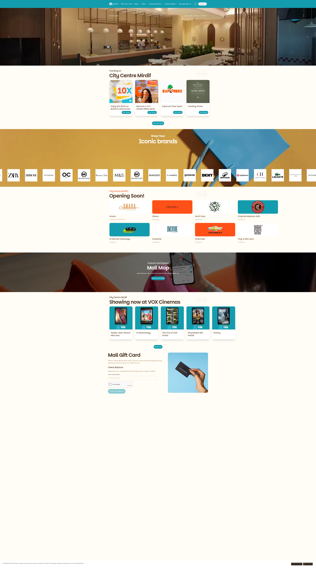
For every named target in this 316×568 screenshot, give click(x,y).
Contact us (202, 4)
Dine (143, 4)
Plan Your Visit (126, 4)
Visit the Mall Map (158, 278)
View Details (126, 112)
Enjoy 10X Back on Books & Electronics (120, 107)
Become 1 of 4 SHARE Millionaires (145, 107)
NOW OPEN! (158, 51)
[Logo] (113, 4)
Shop (136, 4)
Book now (158, 347)
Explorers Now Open (172, 106)
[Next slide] (307, 37)
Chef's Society (170, 4)
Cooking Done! (195, 106)
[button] (308, 564)
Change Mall (184, 4)
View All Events (158, 123)
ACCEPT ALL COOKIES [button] (297, 564)
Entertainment (155, 4)
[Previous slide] (9, 37)
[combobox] (195, 4)
